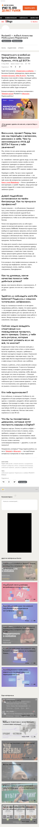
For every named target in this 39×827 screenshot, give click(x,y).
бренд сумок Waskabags (10, 182)
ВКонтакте (25, 93)
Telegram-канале (7, 93)
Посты (4, 48)
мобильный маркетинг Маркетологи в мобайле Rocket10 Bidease (18, 474)
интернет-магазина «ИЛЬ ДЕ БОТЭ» (14, 75)
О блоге (20, 48)
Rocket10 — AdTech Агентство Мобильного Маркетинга (17, 36)
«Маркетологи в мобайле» (25, 71)
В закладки (22, 482)
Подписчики (12, 48)
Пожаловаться (17, 41)
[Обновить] (15, 495)
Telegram (9, 451)
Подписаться (6, 41)
